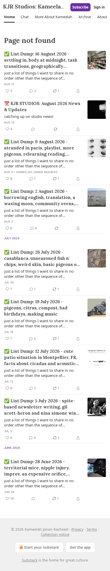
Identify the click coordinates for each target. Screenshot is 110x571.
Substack (29, 560)
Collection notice (55, 534)
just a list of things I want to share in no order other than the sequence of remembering (39, 75)
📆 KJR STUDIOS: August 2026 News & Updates (42, 106)
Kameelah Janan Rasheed (37, 172)
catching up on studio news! (28, 116)
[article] (55, 72)
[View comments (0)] (33, 129)
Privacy (77, 529)
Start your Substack (41, 547)
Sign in (99, 7)
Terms (91, 529)
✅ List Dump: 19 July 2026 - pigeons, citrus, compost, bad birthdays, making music (36, 308)
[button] (9, 17)
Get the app (80, 547)
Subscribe (80, 7)
